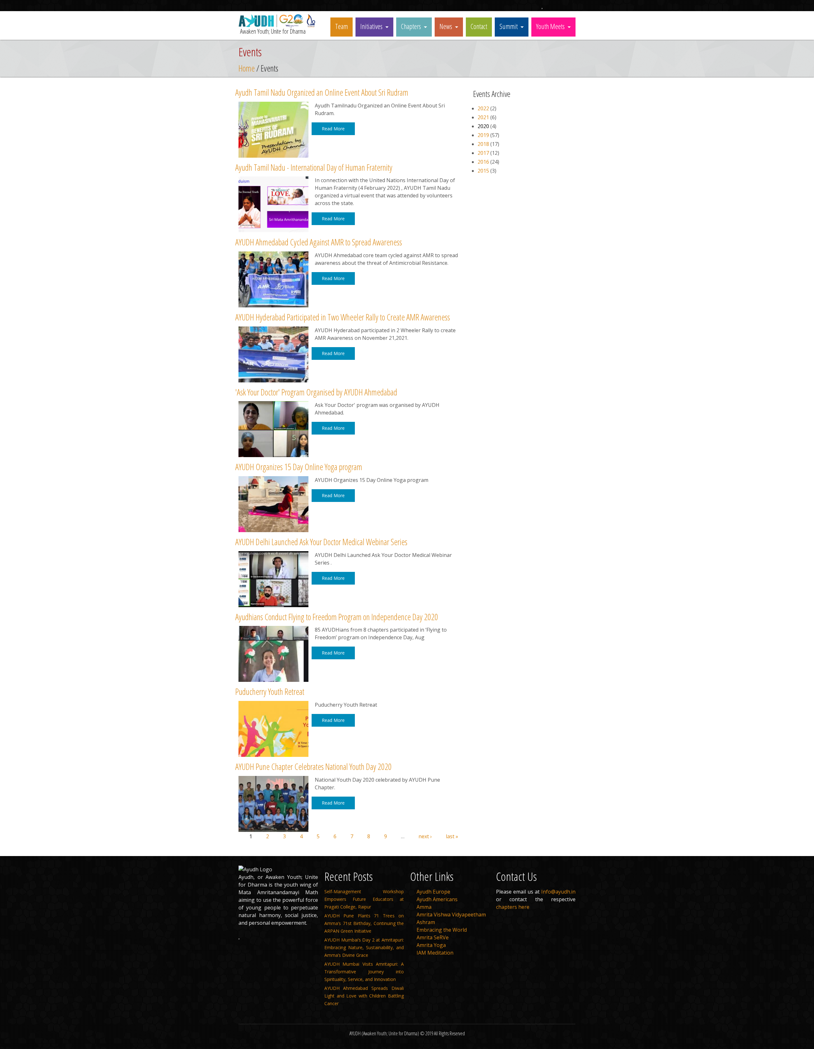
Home (246, 68)
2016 (483, 161)
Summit (509, 26)
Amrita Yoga (431, 945)
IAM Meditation (435, 952)
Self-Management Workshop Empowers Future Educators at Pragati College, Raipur (364, 899)
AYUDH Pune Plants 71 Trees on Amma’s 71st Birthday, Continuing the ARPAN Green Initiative (364, 923)
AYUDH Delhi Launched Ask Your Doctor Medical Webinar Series (321, 542)
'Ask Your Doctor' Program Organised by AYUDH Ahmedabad (316, 392)
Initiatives (371, 26)
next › (425, 836)
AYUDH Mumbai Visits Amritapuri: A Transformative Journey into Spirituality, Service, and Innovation (364, 971)
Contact (479, 26)
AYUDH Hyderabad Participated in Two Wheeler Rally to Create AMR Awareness (342, 317)
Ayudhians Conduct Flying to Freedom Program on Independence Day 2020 (336, 617)
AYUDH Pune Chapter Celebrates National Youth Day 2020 (313, 766)
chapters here (512, 906)
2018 (483, 144)
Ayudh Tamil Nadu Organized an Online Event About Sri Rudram (321, 92)
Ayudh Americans (437, 899)
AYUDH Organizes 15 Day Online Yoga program (298, 467)
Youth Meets (550, 26)
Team (341, 26)
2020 (483, 126)
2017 (483, 152)
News (445, 26)
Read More (333, 129)
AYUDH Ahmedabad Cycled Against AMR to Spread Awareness (318, 242)
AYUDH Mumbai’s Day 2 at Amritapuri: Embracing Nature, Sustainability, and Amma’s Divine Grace (364, 947)
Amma (424, 906)
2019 (483, 135)
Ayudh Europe (433, 891)
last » (452, 836)
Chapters (411, 26)
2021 (483, 117)
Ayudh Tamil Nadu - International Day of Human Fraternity (313, 167)
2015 (483, 170)
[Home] (278, 26)
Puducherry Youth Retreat (269, 691)
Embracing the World (442, 929)
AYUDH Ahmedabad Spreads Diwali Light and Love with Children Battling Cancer (364, 995)
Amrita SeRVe (433, 937)
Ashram (426, 922)
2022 (483, 108)
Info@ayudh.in (558, 891)
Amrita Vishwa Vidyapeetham (451, 914)
